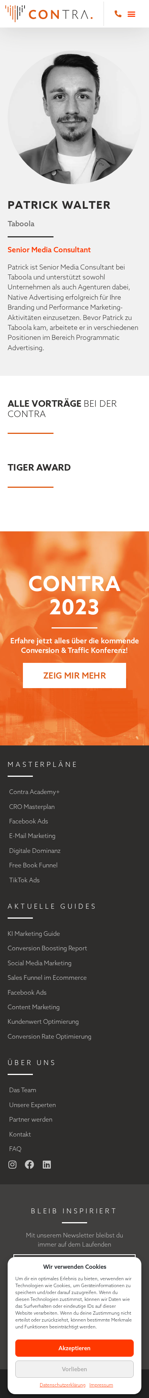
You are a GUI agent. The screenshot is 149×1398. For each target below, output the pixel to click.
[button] (131, 13)
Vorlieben (74, 1369)
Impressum (101, 1385)
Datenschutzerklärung (63, 1385)
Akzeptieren (74, 1348)
